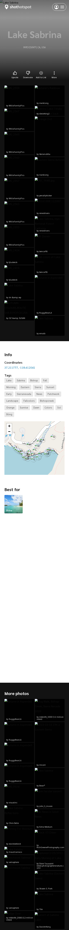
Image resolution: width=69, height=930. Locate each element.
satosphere (14, 862)
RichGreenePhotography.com (50, 847)
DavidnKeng (45, 926)
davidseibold (15, 843)
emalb (42, 333)
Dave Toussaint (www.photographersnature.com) (50, 865)
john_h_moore (45, 806)
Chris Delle (14, 823)
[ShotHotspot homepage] (18, 7)
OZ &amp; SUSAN (17, 318)
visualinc (13, 802)
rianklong (43, 103)
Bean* (42, 785)
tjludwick (13, 262)
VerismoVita (44, 154)
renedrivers (44, 213)
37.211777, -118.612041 (19, 367)
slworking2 (44, 113)
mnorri (42, 764)
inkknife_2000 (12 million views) (19, 918)
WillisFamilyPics (16, 105)
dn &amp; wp (15, 297)
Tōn (41, 909)
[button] (53, 451)
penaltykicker (45, 195)
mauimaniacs (15, 851)
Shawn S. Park (45, 888)
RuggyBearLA (45, 312)
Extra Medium (45, 826)
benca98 (43, 251)
